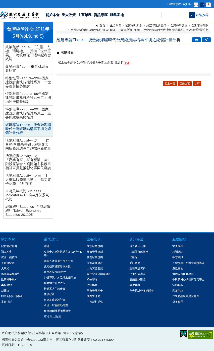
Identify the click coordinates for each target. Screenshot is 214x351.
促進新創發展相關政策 (57, 310)
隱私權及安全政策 (48, 333)
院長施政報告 (9, 246)
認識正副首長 (9, 257)
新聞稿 (5, 290)
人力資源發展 (95, 268)
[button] (192, 15)
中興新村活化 (95, 301)
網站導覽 (175, 4)
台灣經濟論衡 (178, 25)
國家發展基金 (95, 290)
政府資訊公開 (138, 246)
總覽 (46, 246)
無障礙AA (200, 334)
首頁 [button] (197, 83)
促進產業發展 (95, 262)
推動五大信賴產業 (54, 288)
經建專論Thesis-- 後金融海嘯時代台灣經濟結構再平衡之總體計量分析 (28, 129)
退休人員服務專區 (183, 273)
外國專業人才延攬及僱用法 (60, 277)
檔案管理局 (93, 296)
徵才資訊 (177, 257)
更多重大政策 (52, 316)
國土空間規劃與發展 (99, 273)
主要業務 (115, 25)
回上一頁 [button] (170, 83)
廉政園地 (177, 268)
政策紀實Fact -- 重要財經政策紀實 (26, 68)
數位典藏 (135, 284)
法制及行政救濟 (139, 251)
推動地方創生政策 (54, 282)
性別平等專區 (138, 273)
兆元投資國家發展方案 (57, 266)
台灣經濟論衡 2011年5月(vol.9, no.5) (94, 29)
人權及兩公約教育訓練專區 (188, 262)
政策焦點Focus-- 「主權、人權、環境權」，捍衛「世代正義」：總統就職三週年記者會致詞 (28, 53)
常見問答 (177, 246)
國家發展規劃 (133, 25)
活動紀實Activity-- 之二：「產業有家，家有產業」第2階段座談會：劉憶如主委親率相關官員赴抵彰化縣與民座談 (28, 162)
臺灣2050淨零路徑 (55, 271)
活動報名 (177, 284)
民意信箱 (177, 290)
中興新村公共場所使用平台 (188, 279)
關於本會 (8, 239)
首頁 (102, 25)
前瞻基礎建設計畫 (54, 299)
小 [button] (196, 5)
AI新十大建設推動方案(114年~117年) (64, 253)
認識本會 (6, 251)
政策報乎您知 (9, 279)
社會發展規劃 (95, 257)
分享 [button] (206, 39)
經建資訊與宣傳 (156, 25)
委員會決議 (8, 262)
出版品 (134, 257)
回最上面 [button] (184, 83)
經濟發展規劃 (95, 251)
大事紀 (5, 268)
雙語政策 (49, 294)
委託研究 (135, 262)
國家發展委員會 (20, 15)
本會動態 (6, 284)
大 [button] (208, 5)
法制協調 (92, 284)
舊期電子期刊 (199, 25)
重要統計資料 (138, 268)
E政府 (183, 334)
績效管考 (92, 279)
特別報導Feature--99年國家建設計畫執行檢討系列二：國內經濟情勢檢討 (28, 98)
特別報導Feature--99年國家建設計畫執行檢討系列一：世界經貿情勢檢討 (28, 82)
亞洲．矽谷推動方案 (56, 305)
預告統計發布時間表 (142, 290)
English (186, 4)
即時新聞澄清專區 (12, 296)
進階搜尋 (202, 15)
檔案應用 (177, 301)
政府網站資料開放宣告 (17, 333)
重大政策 (51, 239)
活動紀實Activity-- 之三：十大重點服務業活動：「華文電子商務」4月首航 (28, 179)
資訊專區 (136, 239)
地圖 (66, 333)
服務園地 (179, 239)
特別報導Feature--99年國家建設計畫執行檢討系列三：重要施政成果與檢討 (28, 113)
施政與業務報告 (10, 273)
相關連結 (177, 251)
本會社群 (6, 301)
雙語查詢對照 (138, 279)
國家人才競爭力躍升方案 (58, 260)
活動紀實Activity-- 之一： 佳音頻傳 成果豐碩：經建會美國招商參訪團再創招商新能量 (28, 144)
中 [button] (202, 5)
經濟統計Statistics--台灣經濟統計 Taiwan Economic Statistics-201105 (27, 210)
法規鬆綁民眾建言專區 (185, 296)
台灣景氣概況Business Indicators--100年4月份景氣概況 (27, 195)
